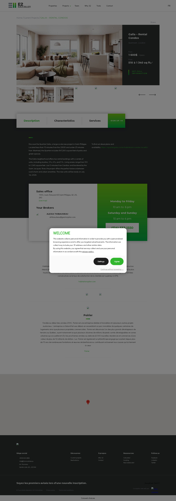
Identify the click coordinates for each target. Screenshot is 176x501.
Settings (101, 261)
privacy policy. (88, 251)
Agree (116, 261)
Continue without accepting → (112, 269)
